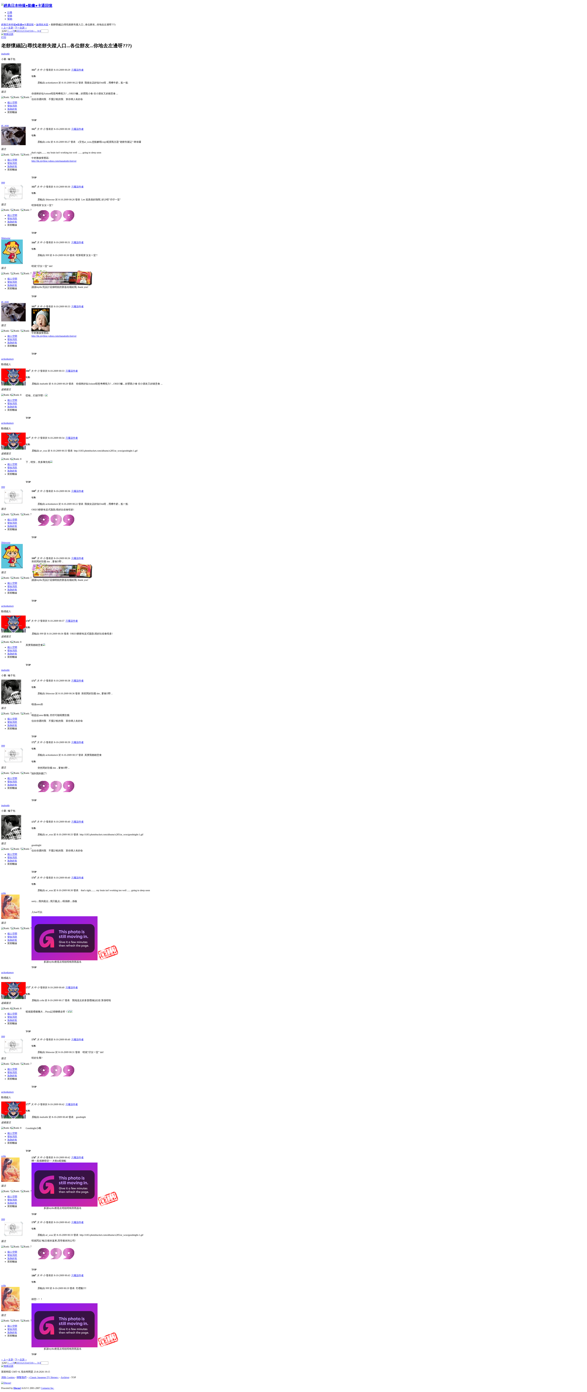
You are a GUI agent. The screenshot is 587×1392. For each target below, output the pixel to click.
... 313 (38, 31)
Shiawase (5, 238)
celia (3, 893)
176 (33, 1039)
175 (28, 987)
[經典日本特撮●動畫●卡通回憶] (26, 5)
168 (33, 491)
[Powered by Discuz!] (6, 1383)
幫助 (9, 19)
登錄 (9, 15)
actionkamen (7, 359)
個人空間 (12, 102)
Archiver (65, 1377)
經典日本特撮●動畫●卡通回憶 (17, 24)
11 (20, 31)
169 (33, 558)
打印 (3, 37)
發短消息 (12, 105)
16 (32, 31)
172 (33, 742)
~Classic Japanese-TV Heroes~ (43, 1377)
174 (33, 877)
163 (33, 186)
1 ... (9, 31)
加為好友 (12, 109)
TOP (34, 120)
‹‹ (12, 31)
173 (33, 822)
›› (34, 31)
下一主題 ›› (21, 27)
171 (33, 680)
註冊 (9, 12)
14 (27, 31)
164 (33, 242)
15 (29, 31)
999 (3, 182)
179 (33, 1222)
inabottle (5, 53)
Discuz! (17, 1388)
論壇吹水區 (42, 24)
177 (28, 1104)
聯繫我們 (21, 1377)
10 (17, 31)
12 (22, 31)
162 (33, 129)
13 (24, 31)
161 (33, 70)
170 (28, 621)
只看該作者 (77, 70)
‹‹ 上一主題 (7, 27)
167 (28, 438)
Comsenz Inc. (47, 1388)
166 (28, 371)
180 (33, 1275)
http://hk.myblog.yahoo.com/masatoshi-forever (53, 161)
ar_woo (5, 125)
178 (33, 1157)
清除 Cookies (8, 1377)
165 (33, 306)
